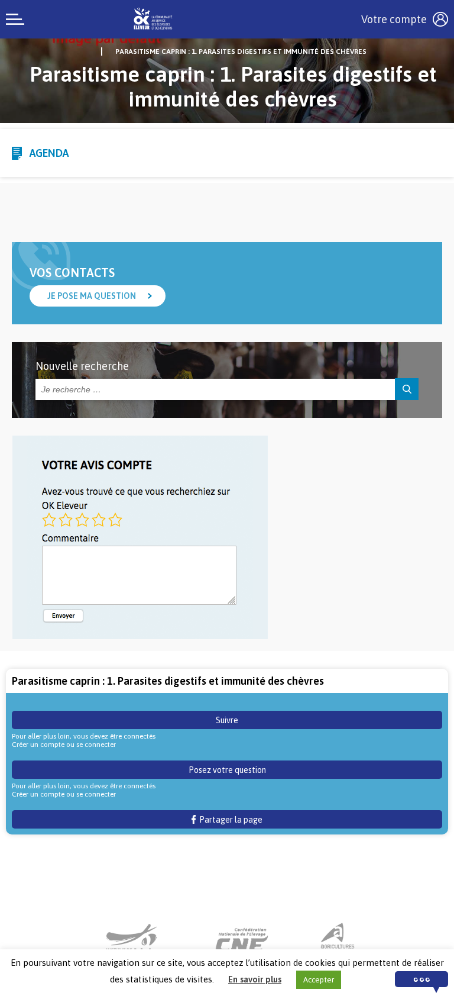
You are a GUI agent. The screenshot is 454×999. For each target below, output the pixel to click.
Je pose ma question (91, 296)
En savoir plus (254, 979)
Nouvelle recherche (82, 366)
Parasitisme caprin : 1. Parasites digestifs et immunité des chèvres (241, 51)
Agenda (49, 153)
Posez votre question (227, 770)
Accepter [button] (318, 979)
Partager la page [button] (229, 819)
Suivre (227, 720)
